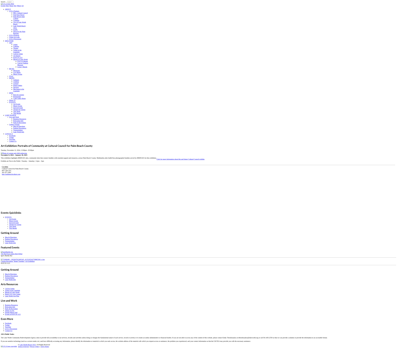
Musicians (16, 70)
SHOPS (11, 78)
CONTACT (9, 134)
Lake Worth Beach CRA (28, 345)
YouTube (12, 139)
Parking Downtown (19, 128)
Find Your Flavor (18, 15)
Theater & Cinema (19, 110)
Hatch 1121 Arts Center (12, 294)
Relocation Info (18, 121)
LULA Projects (14, 35)
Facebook (12, 136)
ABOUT (8, 9)
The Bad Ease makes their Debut (11, 254)
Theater (15, 48)
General (15, 83)
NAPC (15, 30)
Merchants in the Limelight (18, 90)
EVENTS (12, 102)
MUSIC (11, 69)
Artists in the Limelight (17, 51)
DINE (11, 93)
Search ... (4, 2)
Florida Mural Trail (11, 312)
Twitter (11, 137)
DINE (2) (12, 100)
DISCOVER (9, 41)
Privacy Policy (35, 346)
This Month (17, 113)
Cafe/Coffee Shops (19, 98)
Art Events (16, 104)
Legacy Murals (22, 67)
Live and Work (14, 117)
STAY (11, 76)
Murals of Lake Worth (20, 59)
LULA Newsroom (15, 39)
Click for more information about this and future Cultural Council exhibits (180, 159)
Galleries (16, 46)
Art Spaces (16, 56)
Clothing (16, 82)
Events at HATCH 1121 (13, 314)
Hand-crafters (17, 85)
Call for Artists (18, 54)
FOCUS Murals (22, 61)
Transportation (18, 130)
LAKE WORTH (10, 115)
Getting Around (14, 124)
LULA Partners (14, 11)
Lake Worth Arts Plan (12, 296)
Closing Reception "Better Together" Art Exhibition (18, 261)
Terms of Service (23, 346)
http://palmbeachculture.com (11, 174)
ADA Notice (45, 346)
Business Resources (19, 119)
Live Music (17, 72)
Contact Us (12, 141)
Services (16, 87)
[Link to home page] (7, 4)
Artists (15, 44)
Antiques (16, 80)
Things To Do (9, 311)
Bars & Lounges (18, 95)
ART (10, 43)
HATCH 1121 (18, 57)
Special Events (18, 108)
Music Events (17, 74)
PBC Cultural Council (20, 13)
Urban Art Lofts (14, 37)
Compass (16, 20)
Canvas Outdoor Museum (22, 64)
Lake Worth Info (18, 132)
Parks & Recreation (19, 123)
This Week (16, 111)
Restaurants (17, 97)
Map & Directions (19, 126)
